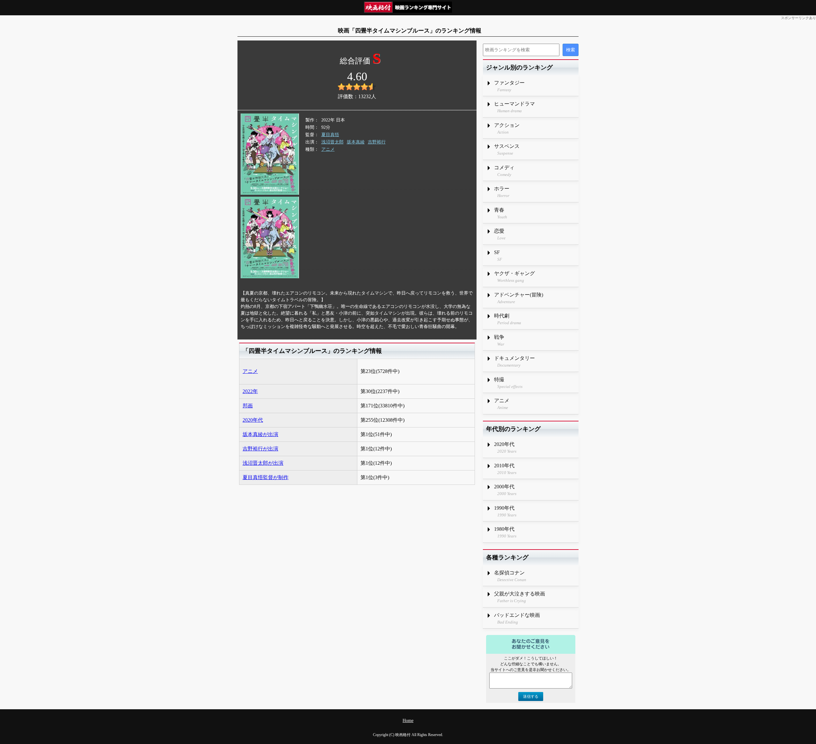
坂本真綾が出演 (260, 434)
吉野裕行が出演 (260, 448)
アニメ (328, 149)
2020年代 (253, 420)
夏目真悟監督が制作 (265, 477)
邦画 (248, 405)
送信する (530, 696)
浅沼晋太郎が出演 (263, 463)
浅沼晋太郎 (332, 142)
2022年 (250, 391)
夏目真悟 (330, 134)
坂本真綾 (356, 142)
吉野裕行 (377, 142)
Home (408, 720)
